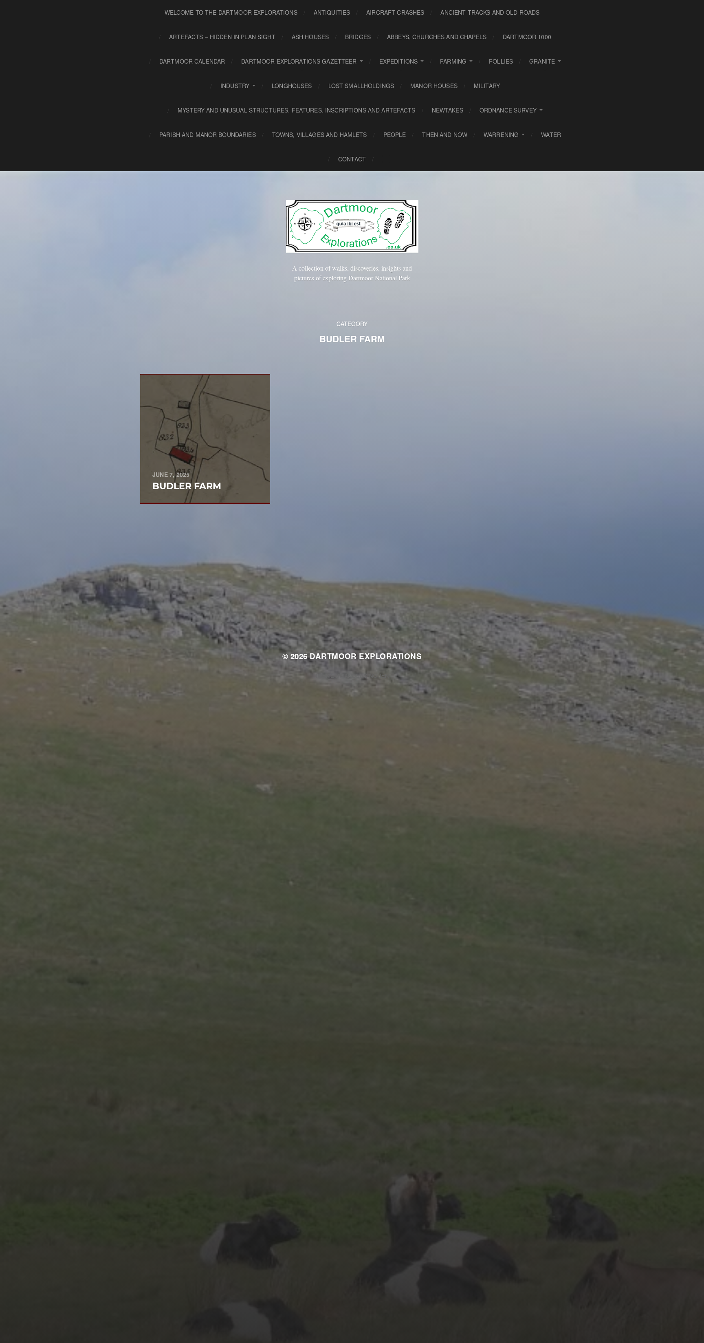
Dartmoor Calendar (192, 61)
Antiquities (332, 12)
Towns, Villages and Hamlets (319, 134)
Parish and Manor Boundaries (207, 134)
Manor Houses (434, 86)
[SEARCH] (386, 159)
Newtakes (447, 110)
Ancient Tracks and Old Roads (489, 12)
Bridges (358, 37)
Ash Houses (310, 37)
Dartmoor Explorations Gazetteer (298, 61)
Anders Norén (366, 675)
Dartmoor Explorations (366, 656)
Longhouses (292, 86)
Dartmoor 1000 (527, 37)
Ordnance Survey (508, 110)
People (394, 134)
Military (487, 86)
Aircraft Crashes (395, 12)
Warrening (501, 134)
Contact (352, 159)
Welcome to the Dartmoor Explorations (231, 12)
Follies (501, 61)
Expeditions (398, 61)
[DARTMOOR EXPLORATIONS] (352, 226)
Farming (453, 61)
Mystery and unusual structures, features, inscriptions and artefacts (297, 110)
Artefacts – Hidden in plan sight (222, 37)
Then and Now (444, 134)
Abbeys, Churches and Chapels (436, 37)
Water (551, 134)
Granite (542, 61)
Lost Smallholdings (361, 86)
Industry (234, 86)
